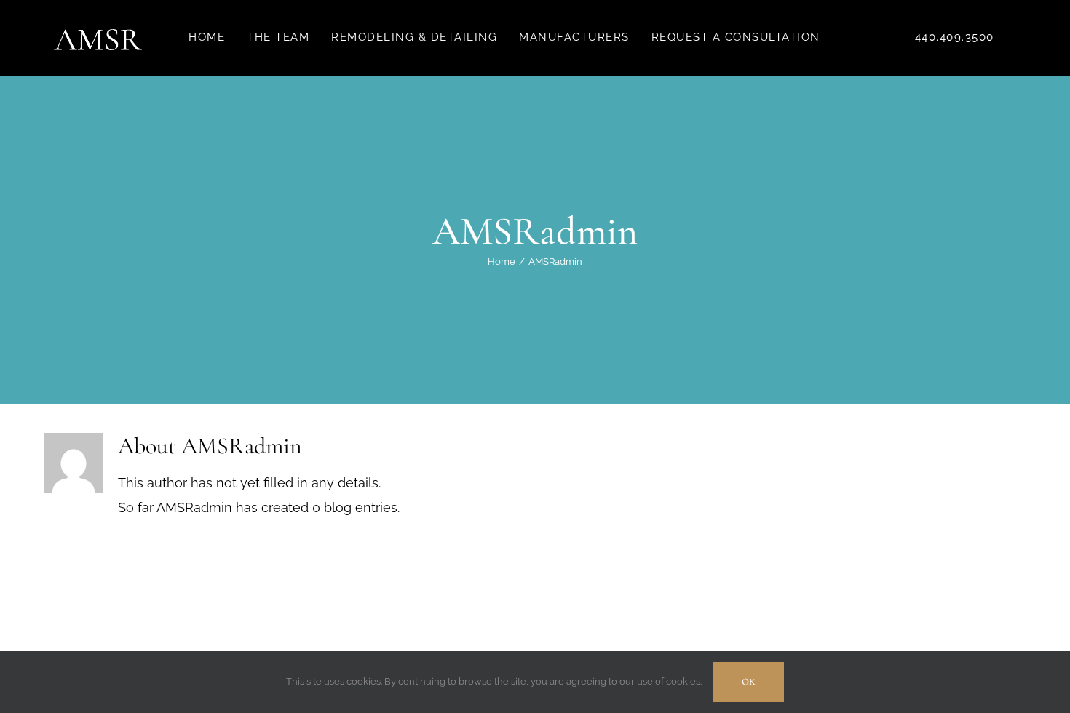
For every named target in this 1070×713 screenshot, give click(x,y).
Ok (748, 682)
